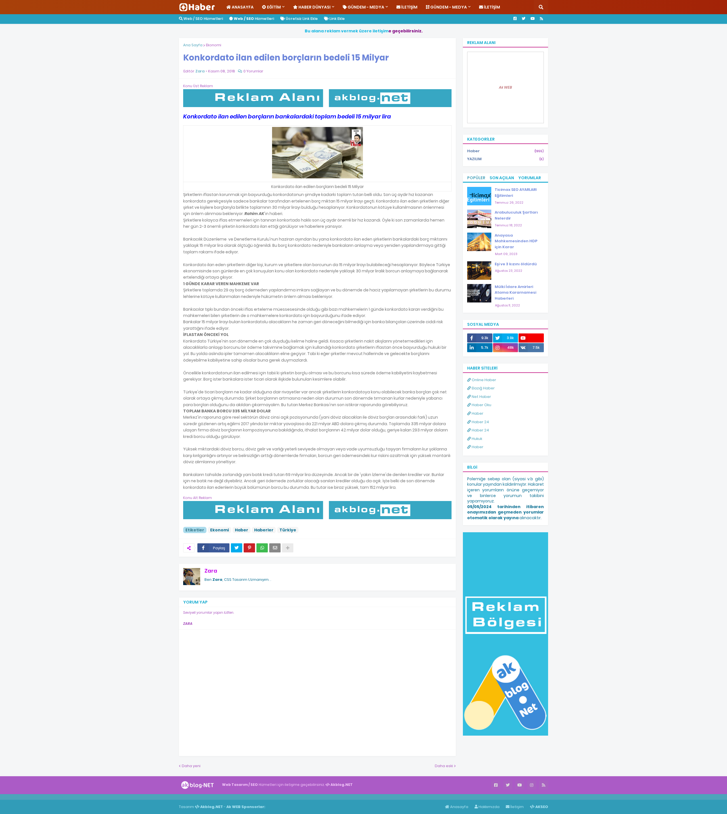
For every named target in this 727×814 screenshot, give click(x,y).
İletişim (516, 806)
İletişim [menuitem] (408, 7)
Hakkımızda (489, 806)
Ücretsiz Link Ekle (301, 18)
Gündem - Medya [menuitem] (365, 7)
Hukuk (476, 438)
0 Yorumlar (253, 71)
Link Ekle (337, 18)
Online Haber (483, 380)
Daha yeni (191, 766)
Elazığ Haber (483, 388)
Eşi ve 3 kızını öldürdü (516, 264)
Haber (241, 530)
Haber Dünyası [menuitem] (314, 7)
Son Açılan (502, 178)
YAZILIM (505, 159)
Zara (210, 570)
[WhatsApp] (262, 547)
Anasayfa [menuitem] (242, 7)
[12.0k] (531, 338)
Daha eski (444, 766)
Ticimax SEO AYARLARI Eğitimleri (516, 192)
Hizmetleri (254, 18)
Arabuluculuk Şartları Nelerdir (516, 215)
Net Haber (481, 396)
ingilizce (59, 797)
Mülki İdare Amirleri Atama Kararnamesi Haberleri (515, 292)
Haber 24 (480, 422)
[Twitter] (236, 547)
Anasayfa (458, 806)
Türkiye (287, 530)
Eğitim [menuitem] (273, 7)
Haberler (263, 530)
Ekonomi (213, 45)
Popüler (476, 178)
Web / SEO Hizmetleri (203, 18)
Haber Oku (481, 405)
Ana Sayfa (192, 45)
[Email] (275, 547)
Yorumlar (529, 178)
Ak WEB (505, 87)
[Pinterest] (249, 547)
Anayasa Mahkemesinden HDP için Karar (516, 241)
